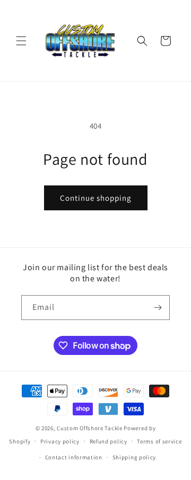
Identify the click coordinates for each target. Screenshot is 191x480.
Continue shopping (96, 198)
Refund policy (108, 441)
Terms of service (159, 441)
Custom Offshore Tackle (89, 428)
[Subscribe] (157, 307)
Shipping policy (134, 457)
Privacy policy (60, 441)
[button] (21, 40)
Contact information (73, 457)
